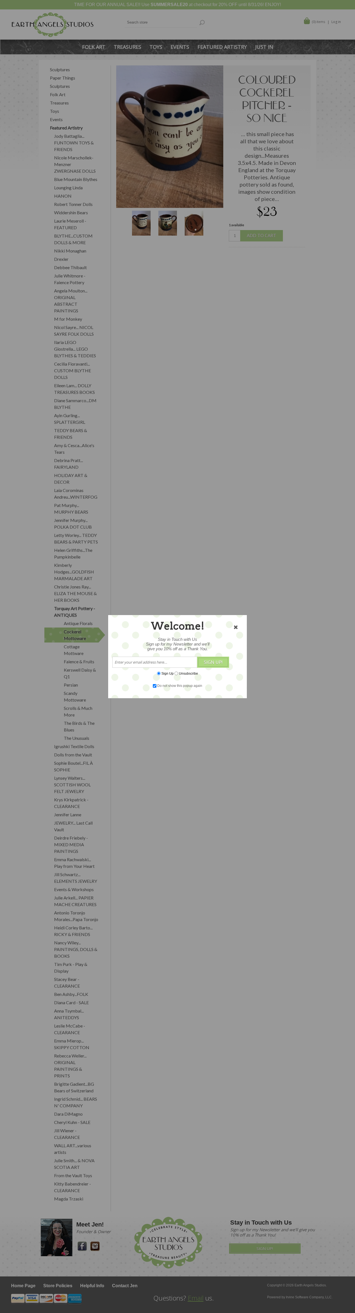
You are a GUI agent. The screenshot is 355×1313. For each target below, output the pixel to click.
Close (235, 627)
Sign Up (167, 673)
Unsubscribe (188, 673)
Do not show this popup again (179, 686)
